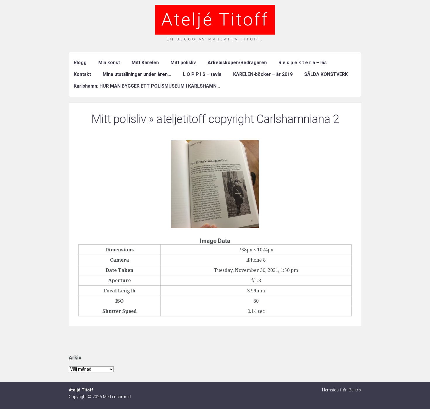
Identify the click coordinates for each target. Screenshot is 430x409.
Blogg (80, 62)
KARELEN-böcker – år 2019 (263, 74)
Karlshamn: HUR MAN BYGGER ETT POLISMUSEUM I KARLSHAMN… (147, 86)
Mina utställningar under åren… (137, 74)
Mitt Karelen (145, 62)
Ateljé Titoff (215, 19)
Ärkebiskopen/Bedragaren (237, 62)
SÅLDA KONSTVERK (326, 74)
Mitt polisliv (183, 62)
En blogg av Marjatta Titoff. (215, 39)
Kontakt (82, 74)
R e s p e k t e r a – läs (302, 62)
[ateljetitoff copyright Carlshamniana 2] (215, 226)
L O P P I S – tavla (202, 74)
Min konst (109, 62)
